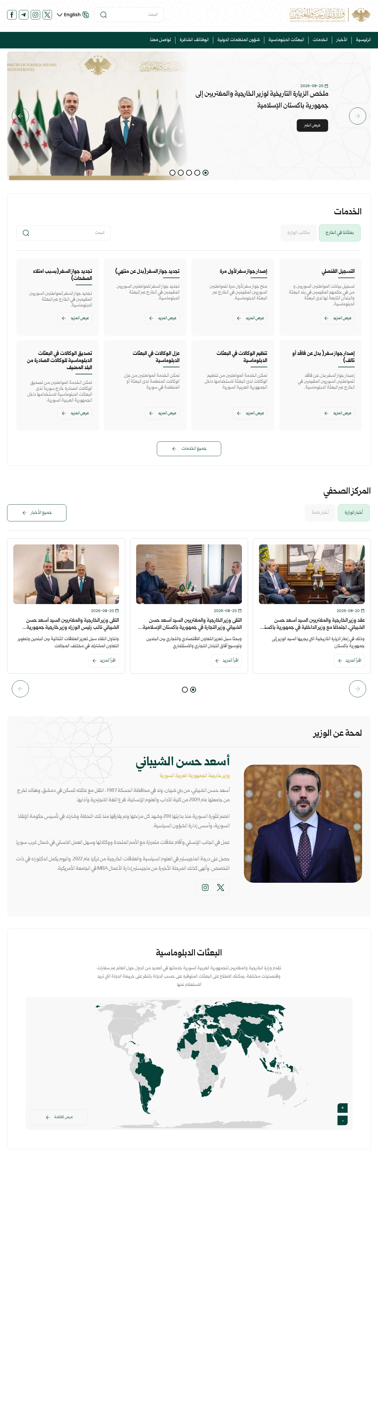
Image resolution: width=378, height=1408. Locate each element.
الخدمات (320, 40)
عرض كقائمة (63, 1117)
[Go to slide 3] (189, 173)
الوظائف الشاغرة (194, 40)
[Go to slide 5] (172, 173)
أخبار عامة (320, 513)
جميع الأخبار (41, 513)
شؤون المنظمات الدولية (238, 40)
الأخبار (341, 40)
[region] (189, 115)
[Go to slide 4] (181, 173)
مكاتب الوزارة (298, 233)
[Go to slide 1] (205, 173)
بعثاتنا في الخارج (340, 233)
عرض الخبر (312, 125)
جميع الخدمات (194, 449)
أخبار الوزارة (354, 513)
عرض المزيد (342, 318)
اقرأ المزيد (353, 660)
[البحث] (103, 14)
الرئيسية (363, 40)
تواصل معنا (160, 40)
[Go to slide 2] (197, 173)
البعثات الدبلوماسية (286, 40)
